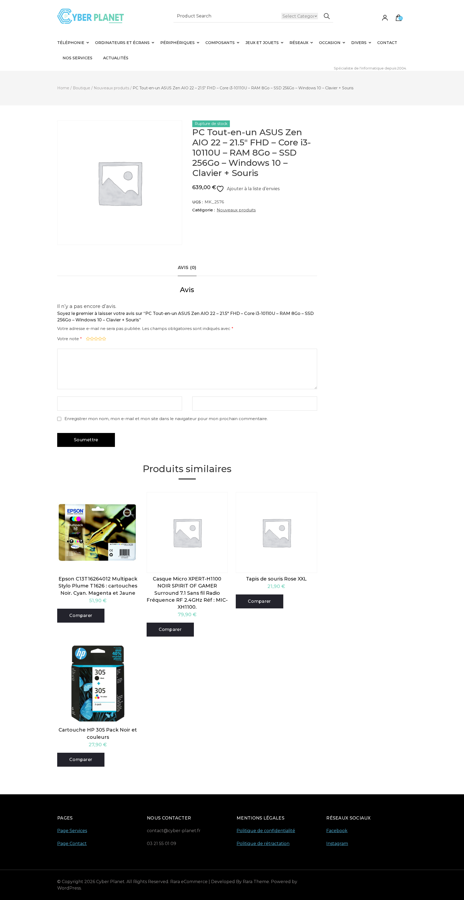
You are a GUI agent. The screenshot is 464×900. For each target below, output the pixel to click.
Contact (387, 42)
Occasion (329, 42)
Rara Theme (256, 881)
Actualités (115, 58)
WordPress (69, 888)
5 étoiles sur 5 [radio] (103, 339)
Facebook (336, 830)
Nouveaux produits (236, 209)
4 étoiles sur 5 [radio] (99, 339)
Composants (220, 42)
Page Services (72, 830)
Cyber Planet (110, 881)
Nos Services (77, 58)
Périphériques (177, 42)
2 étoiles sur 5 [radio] (91, 339)
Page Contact (72, 843)
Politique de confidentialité (266, 830)
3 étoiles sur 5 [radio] (95, 339)
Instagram (337, 843)
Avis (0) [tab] (187, 267)
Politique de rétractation (263, 843)
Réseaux (298, 42)
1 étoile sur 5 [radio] (87, 339)
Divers (359, 42)
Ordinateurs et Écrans (122, 42)
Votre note (69, 338)
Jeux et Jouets (262, 42)
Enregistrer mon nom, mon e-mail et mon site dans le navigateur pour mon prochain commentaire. (166, 418)
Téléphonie (70, 42)
